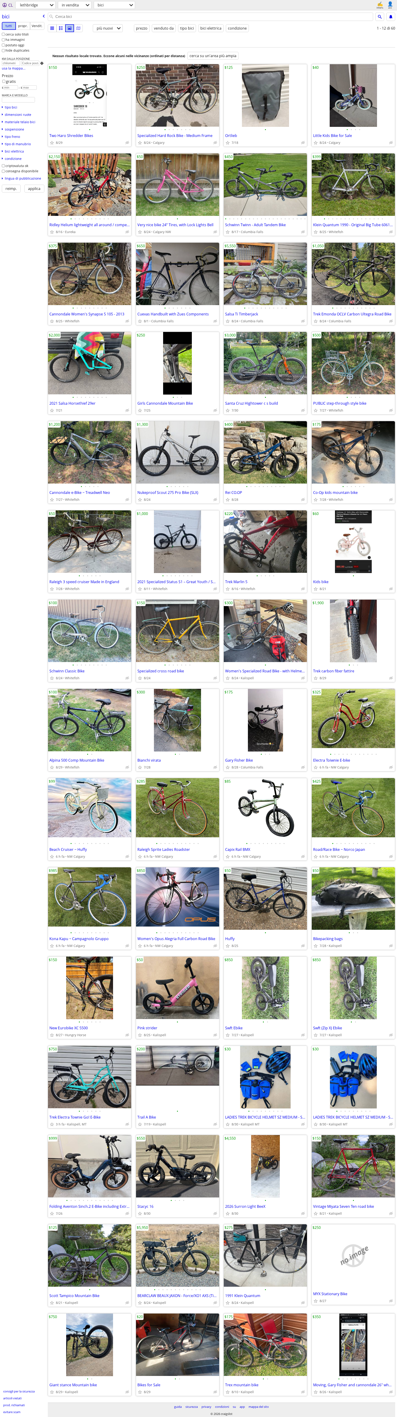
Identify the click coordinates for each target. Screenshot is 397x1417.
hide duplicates (17, 50)
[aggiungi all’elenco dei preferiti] (52, 142)
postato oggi (15, 45)
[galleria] (69, 28)
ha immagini (15, 39)
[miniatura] (61, 28)
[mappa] (78, 28)
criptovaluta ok (17, 166)
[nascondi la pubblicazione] (127, 142)
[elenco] (52, 28)
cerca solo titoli (17, 34)
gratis (11, 81)
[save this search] (390, 17)
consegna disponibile (22, 171)
